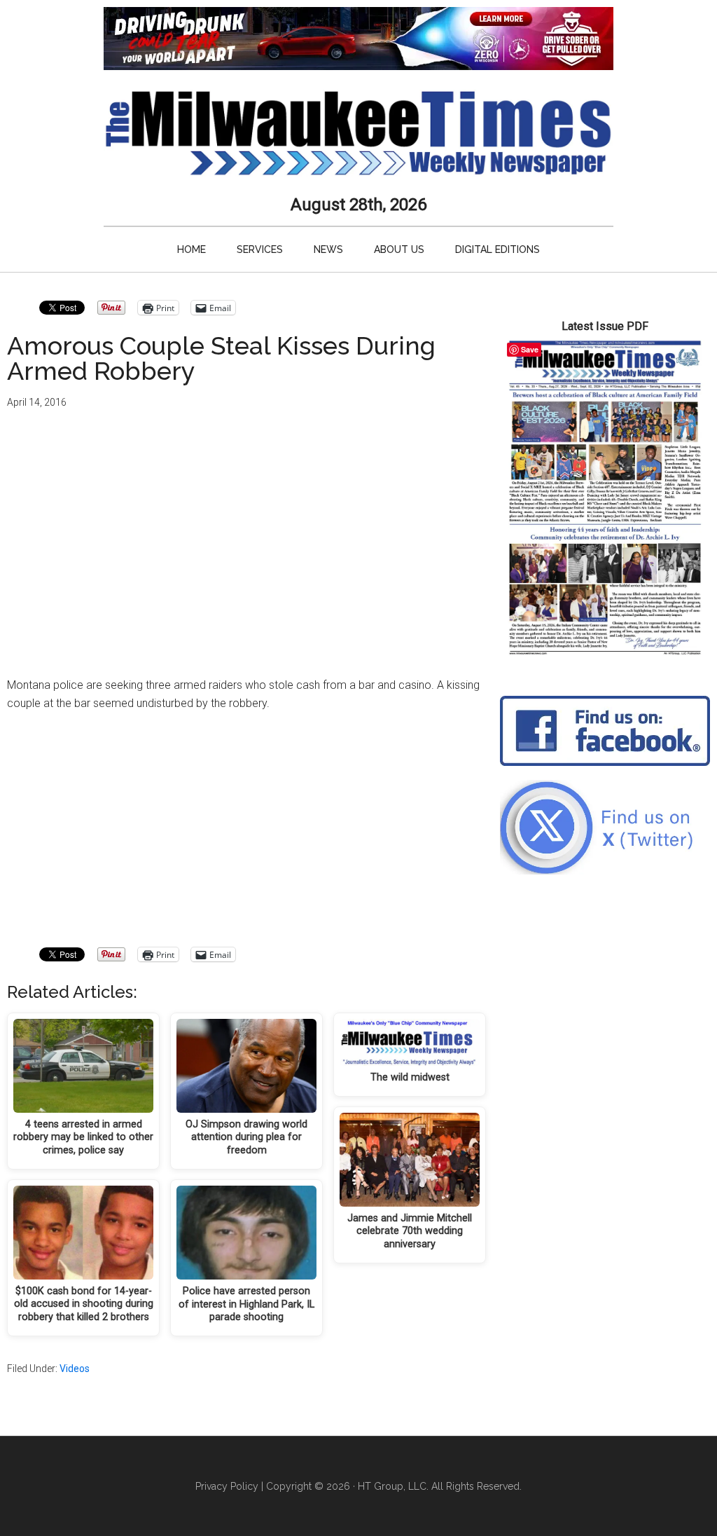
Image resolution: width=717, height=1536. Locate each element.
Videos (75, 1368)
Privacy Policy (226, 1486)
